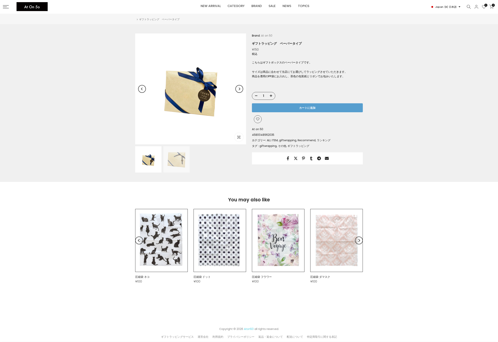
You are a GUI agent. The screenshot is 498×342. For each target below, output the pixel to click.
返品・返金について (270, 337)
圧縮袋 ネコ (142, 277)
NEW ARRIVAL (211, 6)
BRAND (256, 6)
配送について (295, 337)
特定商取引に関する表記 (322, 337)
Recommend (307, 140)
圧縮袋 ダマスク (320, 277)
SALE (272, 6)
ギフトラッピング (298, 146)
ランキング (324, 140)
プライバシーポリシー (240, 337)
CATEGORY (236, 6)
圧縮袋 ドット (202, 277)
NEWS (286, 6)
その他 (282, 146)
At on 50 (266, 36)
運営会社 (203, 337)
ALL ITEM (272, 140)
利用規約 (217, 337)
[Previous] (142, 89)
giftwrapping (287, 140)
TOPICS (303, 6)
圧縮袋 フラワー (262, 277)
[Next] (239, 89)
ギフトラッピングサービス (177, 337)
